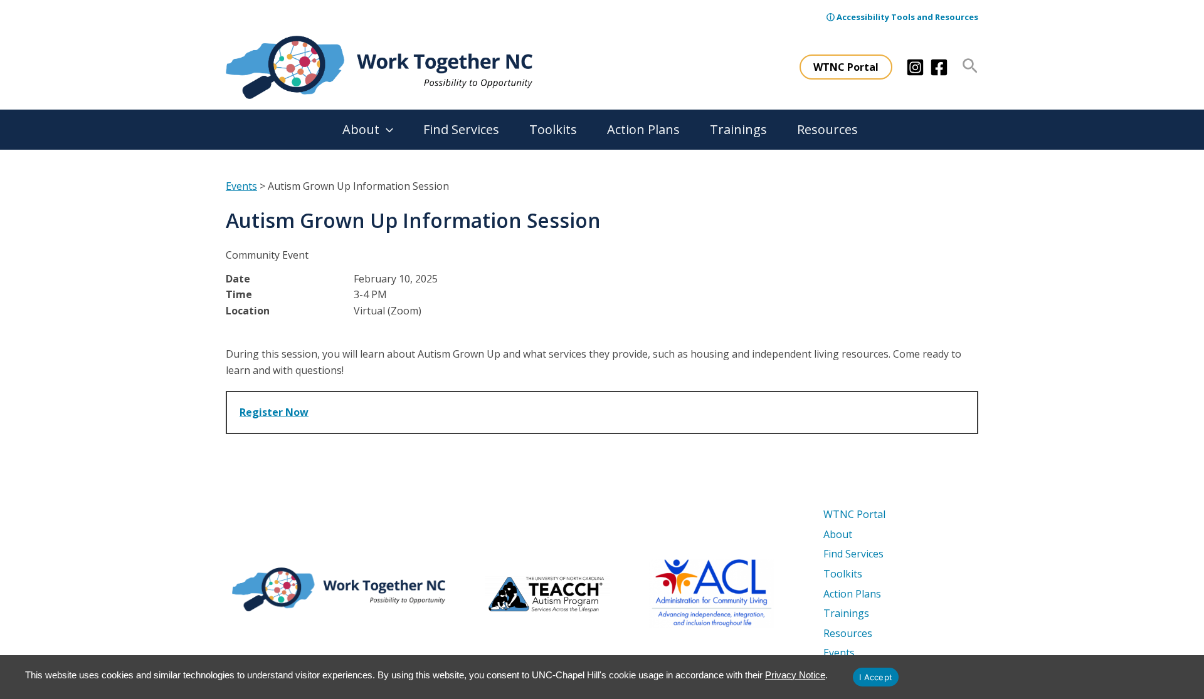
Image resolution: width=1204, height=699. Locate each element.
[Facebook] (939, 67)
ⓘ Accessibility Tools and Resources (902, 17)
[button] (846, 67)
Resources (827, 129)
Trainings (738, 129)
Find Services (461, 129)
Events (241, 186)
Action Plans (643, 129)
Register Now (274, 412)
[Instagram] (915, 67)
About (360, 129)
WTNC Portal (854, 514)
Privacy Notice (795, 675)
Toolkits (553, 129)
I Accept (875, 677)
